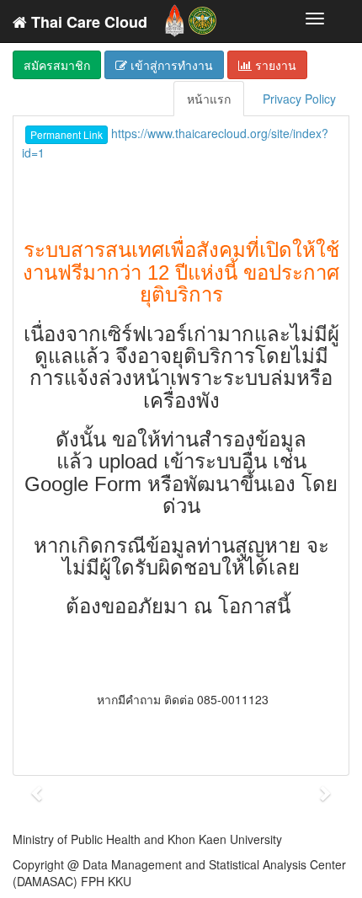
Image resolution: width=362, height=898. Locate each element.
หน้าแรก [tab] (209, 98)
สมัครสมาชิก (57, 64)
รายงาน (274, 64)
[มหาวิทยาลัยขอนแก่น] (174, 16)
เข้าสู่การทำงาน (170, 64)
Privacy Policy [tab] (299, 98)
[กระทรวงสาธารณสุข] (202, 16)
